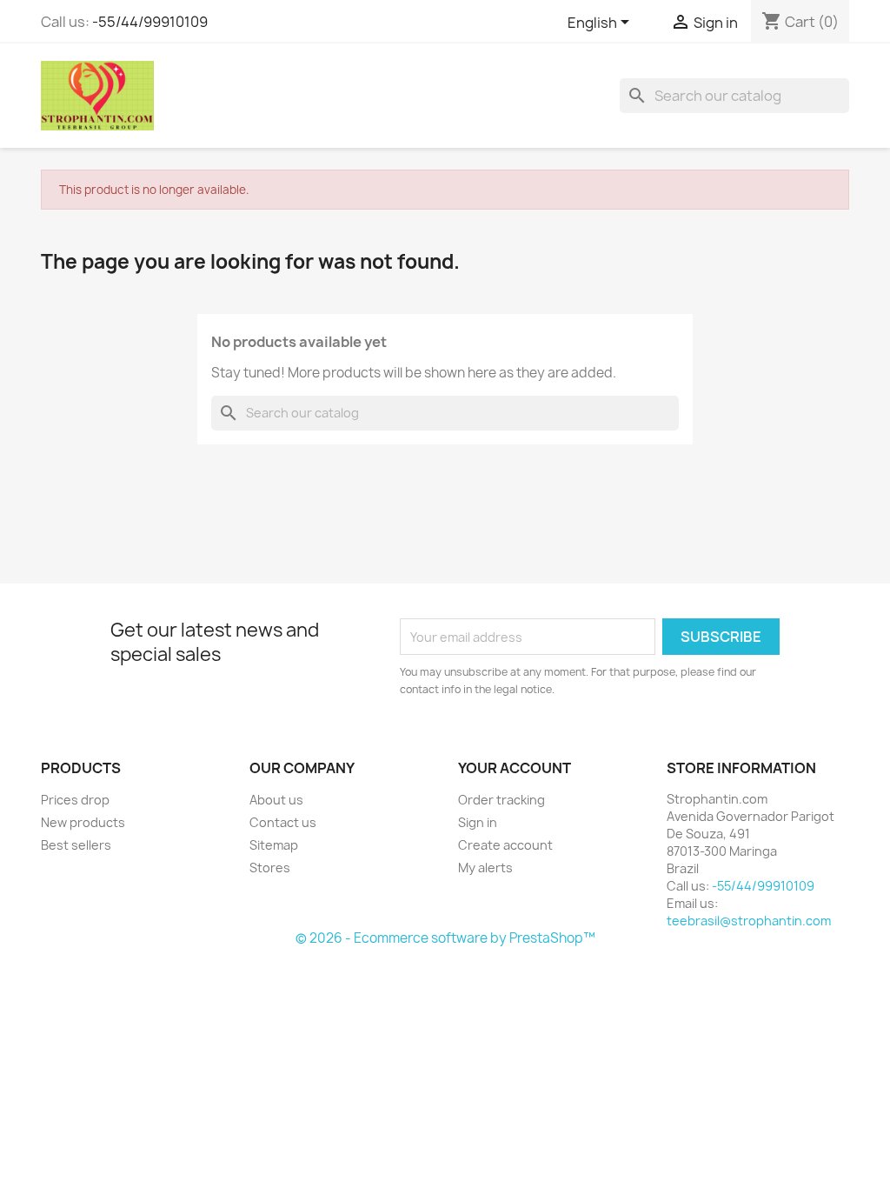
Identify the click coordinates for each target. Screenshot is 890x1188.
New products (83, 822)
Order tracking (501, 799)
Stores (269, 867)
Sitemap (273, 845)
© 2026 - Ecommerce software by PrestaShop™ (445, 938)
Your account (514, 768)
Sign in (477, 822)
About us (276, 799)
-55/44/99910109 (150, 21)
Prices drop (75, 799)
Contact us (282, 822)
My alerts (485, 867)
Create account (505, 845)
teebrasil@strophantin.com (749, 920)
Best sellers (76, 845)
